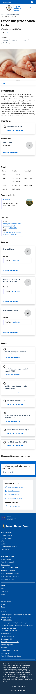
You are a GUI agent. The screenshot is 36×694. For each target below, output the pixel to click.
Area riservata (5, 653)
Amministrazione (10, 14)
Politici (3, 544)
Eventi (3, 607)
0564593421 (13, 228)
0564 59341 (7, 617)
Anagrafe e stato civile (7, 562)
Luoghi (3, 604)
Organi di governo (6, 535)
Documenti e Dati (6, 549)
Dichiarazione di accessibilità (9, 650)
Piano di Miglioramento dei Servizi (11, 656)
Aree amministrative (7, 538)
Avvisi (3, 594)
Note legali (4, 647)
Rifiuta (19, 686)
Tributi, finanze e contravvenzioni (11, 573)
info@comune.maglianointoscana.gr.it (16, 623)
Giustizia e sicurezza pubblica (9, 568)
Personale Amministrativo (9, 547)
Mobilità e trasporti (6, 559)
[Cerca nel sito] (31, 8)
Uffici (17, 14)
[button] (7, 2)
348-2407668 (16, 291)
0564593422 (16, 322)
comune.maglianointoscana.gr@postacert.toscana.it (19, 625)
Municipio (6, 200)
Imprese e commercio (7, 579)
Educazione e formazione (8, 570)
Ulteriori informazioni (15, 131)
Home (2, 14)
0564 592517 (7, 620)
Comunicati (4, 591)
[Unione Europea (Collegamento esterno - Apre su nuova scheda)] (18, 518)
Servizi (3, 83)
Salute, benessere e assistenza (10, 576)
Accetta (19, 690)
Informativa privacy (7, 645)
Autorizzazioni (5, 565)
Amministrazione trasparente (10, 642)
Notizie (3, 589)
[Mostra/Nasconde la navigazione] (3, 8)
